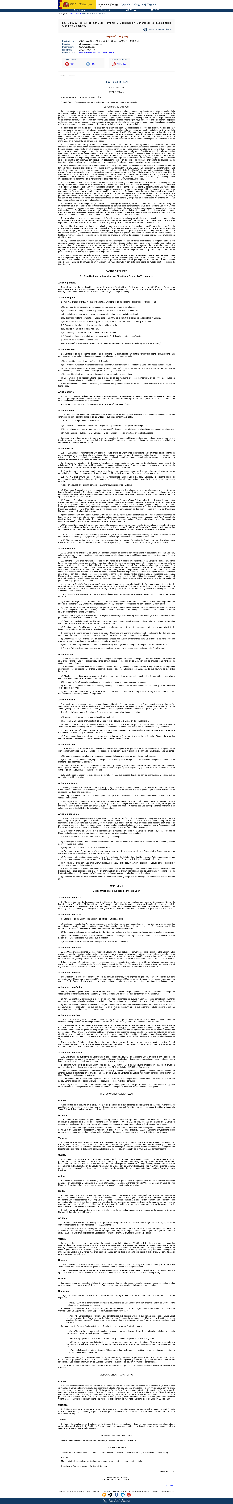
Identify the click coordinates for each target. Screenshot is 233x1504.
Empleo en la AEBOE (168, 1491)
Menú (153, 10)
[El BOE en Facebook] (116, 1496)
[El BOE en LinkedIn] (123, 1496)
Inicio (71, 13)
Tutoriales (155, 1491)
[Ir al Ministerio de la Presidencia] (77, 4)
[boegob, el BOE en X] (110, 1496)
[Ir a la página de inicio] (127, 5)
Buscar (78, 13)
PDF (72, 64)
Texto (62, 76)
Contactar (61, 1491)
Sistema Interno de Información (139, 1491)
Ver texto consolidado (159, 29)
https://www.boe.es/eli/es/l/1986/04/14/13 (96, 53)
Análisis (72, 76)
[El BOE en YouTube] (129, 1496)
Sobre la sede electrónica (75, 1491)
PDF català (121, 64)
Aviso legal (96, 1491)
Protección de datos (119, 1491)
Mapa (88, 1491)
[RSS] (104, 1496)
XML (93, 64)
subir (171, 1486)
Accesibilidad (106, 1491)
